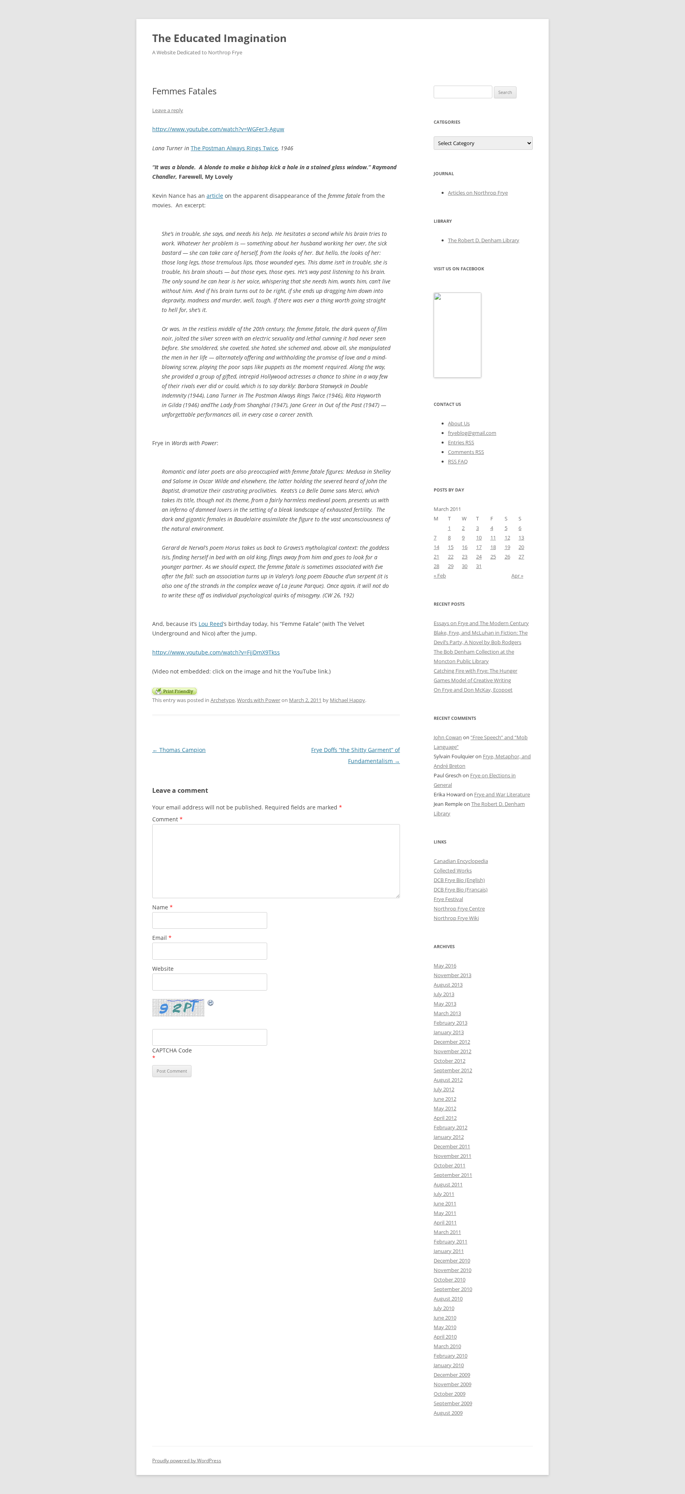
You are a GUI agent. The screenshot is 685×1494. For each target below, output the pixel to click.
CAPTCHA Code (172, 1050)
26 (507, 556)
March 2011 (447, 1232)
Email (162, 937)
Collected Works (453, 870)
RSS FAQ (458, 461)
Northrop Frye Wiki (456, 918)
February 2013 (450, 1022)
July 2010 (444, 1308)
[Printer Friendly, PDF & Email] (174, 690)
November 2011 (452, 1155)
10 (479, 537)
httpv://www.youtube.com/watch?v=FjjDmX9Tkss (216, 652)
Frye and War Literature (502, 794)
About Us (459, 423)
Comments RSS (466, 451)
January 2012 (449, 1136)
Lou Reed (211, 623)
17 (479, 547)
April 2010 (445, 1336)
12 (507, 537)
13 (521, 537)
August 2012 (448, 1079)
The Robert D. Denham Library (483, 240)
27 (521, 556)
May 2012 (445, 1108)
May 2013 (445, 1003)
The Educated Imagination (219, 38)
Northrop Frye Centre (459, 908)
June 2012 (445, 1098)
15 (450, 547)
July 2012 (444, 1089)
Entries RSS (461, 442)
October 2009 (449, 1393)
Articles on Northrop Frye (478, 192)
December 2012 (452, 1041)
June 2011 (445, 1203)
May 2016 (445, 965)
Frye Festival (448, 899)
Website (163, 968)
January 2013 (449, 1032)
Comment (167, 819)
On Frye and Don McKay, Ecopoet (473, 689)
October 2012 (449, 1060)
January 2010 (449, 1365)
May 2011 (445, 1213)
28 (436, 566)
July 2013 (444, 994)
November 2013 (452, 975)
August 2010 (448, 1298)
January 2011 (449, 1251)
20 (521, 547)
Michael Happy (347, 700)
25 (493, 556)
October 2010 (449, 1279)
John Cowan (448, 737)
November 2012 (452, 1051)
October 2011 (449, 1165)
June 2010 (445, 1317)
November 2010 (452, 1270)
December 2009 (452, 1374)
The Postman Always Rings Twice (234, 148)
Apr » (517, 575)
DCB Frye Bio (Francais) (461, 889)
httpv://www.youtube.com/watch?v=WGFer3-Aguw (218, 129)
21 (436, 556)
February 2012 (450, 1127)
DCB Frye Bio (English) (459, 880)
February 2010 (450, 1355)
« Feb (440, 575)
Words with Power (258, 700)
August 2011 (448, 1184)
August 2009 (448, 1412)
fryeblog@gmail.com (472, 432)
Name (162, 907)
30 (464, 566)
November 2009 (452, 1384)
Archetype (222, 700)
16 (464, 547)
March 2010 (447, 1346)
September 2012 (453, 1070)
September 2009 (453, 1403)
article (215, 195)
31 (479, 566)
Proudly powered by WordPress (186, 1460)
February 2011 (450, 1241)
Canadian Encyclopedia (461, 861)
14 (436, 547)
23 (464, 556)
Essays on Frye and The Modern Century (481, 623)
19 (507, 547)
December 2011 (452, 1146)
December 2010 (452, 1260)
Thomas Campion (179, 750)
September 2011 (453, 1174)
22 (450, 556)
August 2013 (448, 984)
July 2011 (444, 1193)
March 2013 (447, 1013)
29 (450, 566)
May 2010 (445, 1327)
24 (479, 556)
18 (493, 547)
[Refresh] (211, 1004)
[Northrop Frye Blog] (457, 375)
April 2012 (445, 1117)
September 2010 (453, 1289)
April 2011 (445, 1222)
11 (493, 537)
